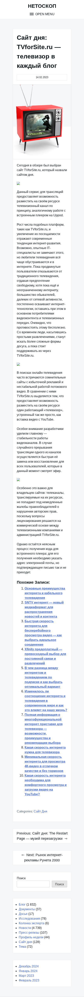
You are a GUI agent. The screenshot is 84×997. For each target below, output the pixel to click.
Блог (22, 904)
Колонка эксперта (31, 923)
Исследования (29, 918)
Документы (27, 909)
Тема (22, 946)
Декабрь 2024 (29, 966)
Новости (25, 928)
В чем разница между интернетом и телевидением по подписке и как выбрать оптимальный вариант (44, 677)
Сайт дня (40, 811)
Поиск (21, 878)
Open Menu (45, 14)
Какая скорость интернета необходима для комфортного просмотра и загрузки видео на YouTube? (46, 785)
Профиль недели (31, 937)
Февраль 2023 (29, 980)
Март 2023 (26, 975)
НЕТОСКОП (42, 6)
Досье (23, 914)
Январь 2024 (28, 971)
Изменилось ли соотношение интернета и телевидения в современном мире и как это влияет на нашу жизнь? (46, 701)
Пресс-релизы (29, 932)
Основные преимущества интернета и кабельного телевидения (45, 593)
